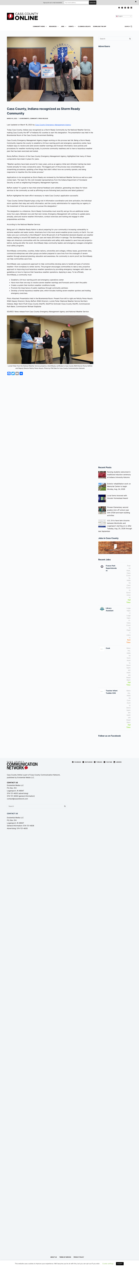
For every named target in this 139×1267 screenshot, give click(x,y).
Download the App (99, 26)
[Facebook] (119, 7)
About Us (53, 1257)
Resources (53, 26)
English (120, 16)
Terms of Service (65, 1257)
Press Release (43, 118)
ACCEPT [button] (119, 1263)
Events (71, 26)
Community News (39, 26)
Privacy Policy (79, 1257)
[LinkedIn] (131, 7)
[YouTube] (128, 7)
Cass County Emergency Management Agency (53, 125)
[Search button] (130, 39)
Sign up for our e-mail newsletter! (52, 2)
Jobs (62, 26)
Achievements (24, 118)
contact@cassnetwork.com (17, 799)
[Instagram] (122, 7)
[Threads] (125, 7)
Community (34, 118)
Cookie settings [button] (107, 1264)
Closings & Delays (84, 26)
